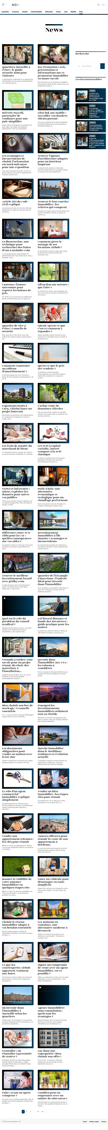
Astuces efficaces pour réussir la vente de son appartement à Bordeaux (53, 840)
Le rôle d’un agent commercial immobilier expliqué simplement (16, 795)
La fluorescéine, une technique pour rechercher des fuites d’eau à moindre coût (16, 246)
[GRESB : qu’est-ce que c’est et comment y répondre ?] (53, 312)
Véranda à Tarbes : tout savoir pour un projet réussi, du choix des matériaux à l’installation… (17, 665)
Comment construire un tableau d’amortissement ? (16, 368)
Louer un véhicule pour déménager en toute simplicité (53, 882)
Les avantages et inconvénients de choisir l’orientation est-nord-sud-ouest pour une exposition (15, 161)
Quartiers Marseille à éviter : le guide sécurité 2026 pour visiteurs (16, 71)
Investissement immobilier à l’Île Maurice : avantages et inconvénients (52, 537)
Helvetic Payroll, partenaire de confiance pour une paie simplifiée (15, 117)
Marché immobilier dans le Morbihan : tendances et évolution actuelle (53, 752)
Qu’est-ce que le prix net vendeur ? (51, 367)
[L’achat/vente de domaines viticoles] (53, 393)
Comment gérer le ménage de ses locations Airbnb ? (50, 244)
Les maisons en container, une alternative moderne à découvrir (52, 926)
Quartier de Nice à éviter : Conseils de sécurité (14, 328)
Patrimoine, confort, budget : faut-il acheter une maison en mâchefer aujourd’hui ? (96, 112)
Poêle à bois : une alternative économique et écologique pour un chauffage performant (53, 494)
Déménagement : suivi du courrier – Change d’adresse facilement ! (96, 127)
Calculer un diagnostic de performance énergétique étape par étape (96, 96)
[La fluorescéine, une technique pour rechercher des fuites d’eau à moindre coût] (18, 228)
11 (38, 1111)
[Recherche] (98, 4)
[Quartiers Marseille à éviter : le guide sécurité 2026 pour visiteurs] (18, 54)
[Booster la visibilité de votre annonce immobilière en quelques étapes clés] (18, 866)
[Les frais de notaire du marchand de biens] (18, 433)
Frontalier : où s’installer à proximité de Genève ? (17, 1054)
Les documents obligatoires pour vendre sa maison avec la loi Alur (17, 752)
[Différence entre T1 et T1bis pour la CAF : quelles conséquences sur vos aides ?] (18, 520)
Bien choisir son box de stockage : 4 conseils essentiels (17, 708)
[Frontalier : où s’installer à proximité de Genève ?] (18, 1038)
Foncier (92, 90)
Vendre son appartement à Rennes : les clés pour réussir (17, 839)
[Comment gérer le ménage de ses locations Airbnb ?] (53, 228)
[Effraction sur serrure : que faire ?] (53, 271)
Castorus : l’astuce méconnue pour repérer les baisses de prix (16, 289)
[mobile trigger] (4, 4)
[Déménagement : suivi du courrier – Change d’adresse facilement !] (82, 126)
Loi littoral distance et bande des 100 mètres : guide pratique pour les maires (53, 623)
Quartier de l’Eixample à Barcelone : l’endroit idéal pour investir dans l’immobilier (53, 580)
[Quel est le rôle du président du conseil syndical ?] (18, 605)
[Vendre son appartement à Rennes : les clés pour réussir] (18, 823)
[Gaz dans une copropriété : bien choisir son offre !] (53, 1038)
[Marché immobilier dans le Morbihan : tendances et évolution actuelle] (53, 735)
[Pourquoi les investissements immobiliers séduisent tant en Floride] (53, 692)
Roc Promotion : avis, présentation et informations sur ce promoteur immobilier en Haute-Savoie (53, 73)
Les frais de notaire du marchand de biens (17, 447)
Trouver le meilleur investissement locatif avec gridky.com (17, 578)
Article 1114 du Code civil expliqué (15, 203)
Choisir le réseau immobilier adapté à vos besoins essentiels (16, 925)
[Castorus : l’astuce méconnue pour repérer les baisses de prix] (18, 271)
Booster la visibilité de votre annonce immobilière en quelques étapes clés (17, 883)
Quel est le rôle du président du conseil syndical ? (15, 621)
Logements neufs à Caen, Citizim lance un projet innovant (17, 408)
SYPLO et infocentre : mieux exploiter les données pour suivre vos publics (16, 493)
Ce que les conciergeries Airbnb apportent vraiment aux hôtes (16, 969)
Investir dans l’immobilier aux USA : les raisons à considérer (52, 664)
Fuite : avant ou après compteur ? (16, 1094)
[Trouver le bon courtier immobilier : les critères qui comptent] (53, 188)
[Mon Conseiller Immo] (15, 4)
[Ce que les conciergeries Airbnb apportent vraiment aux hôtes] (18, 952)
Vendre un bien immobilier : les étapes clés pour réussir (53, 794)
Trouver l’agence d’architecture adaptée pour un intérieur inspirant (53, 160)
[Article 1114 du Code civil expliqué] (18, 188)
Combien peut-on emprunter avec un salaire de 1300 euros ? (52, 1095)
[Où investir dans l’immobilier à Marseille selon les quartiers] (18, 995)
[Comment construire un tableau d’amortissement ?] (18, 353)
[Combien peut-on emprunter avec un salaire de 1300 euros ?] (53, 1079)
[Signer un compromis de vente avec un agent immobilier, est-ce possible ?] (53, 952)
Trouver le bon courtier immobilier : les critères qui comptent (53, 204)
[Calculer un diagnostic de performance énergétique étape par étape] (82, 95)
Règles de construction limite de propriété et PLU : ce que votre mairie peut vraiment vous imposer (96, 142)
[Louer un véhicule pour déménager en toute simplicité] (53, 866)
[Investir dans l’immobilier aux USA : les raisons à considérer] (53, 646)
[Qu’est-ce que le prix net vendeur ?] (53, 353)
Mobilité (92, 122)
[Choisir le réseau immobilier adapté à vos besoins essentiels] (18, 909)
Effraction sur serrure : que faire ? (53, 286)
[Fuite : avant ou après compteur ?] (18, 1079)
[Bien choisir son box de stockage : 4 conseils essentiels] (18, 692)
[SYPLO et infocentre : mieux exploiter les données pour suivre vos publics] (18, 476)
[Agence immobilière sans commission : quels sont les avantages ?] (53, 995)
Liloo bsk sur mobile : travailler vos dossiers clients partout (52, 116)
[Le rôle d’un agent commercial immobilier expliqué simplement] (18, 778)
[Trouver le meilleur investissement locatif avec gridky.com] (18, 562)
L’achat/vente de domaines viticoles (50, 407)
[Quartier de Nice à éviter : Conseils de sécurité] (18, 312)
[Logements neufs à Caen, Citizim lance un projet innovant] (18, 393)
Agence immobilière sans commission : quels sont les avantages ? (51, 1012)
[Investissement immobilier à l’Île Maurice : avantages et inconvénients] (53, 520)
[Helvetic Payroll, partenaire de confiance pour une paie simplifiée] (18, 100)
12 (42, 1111)
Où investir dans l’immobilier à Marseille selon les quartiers (14, 1012)
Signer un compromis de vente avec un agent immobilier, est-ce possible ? (53, 969)
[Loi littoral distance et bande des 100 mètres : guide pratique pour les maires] (53, 605)
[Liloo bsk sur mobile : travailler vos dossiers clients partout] (53, 100)
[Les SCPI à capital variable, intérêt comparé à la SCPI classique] (53, 433)
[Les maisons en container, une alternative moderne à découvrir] (53, 909)
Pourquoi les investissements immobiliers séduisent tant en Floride (53, 709)
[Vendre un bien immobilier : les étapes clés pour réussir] (53, 778)
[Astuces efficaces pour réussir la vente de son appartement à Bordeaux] (53, 823)
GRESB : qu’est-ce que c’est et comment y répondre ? (51, 328)
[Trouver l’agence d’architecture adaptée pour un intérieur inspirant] (53, 143)
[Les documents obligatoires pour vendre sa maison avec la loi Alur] (18, 735)
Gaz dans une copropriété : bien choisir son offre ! (49, 1054)
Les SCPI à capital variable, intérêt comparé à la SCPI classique (49, 450)
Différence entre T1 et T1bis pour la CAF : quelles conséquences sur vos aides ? (16, 537)
